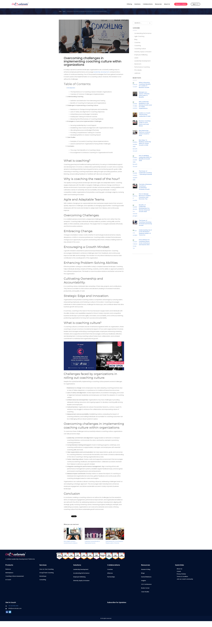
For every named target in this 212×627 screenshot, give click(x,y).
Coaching (137, 46)
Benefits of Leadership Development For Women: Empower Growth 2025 (144, 208)
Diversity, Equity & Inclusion (142, 52)
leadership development (102, 72)
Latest (136, 58)
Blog (135, 39)
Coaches (137, 42)
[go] (150, 23)
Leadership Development (142, 61)
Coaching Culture (140, 49)
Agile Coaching (139, 36)
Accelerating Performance (142, 33)
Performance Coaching (142, 67)
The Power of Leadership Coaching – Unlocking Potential (145, 172)
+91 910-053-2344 (13, 605)
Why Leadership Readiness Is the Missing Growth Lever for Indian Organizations (145, 105)
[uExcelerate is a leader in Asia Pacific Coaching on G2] (78, 556)
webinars (137, 73)
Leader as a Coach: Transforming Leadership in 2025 (144, 114)
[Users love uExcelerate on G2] (59, 556)
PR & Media (138, 70)
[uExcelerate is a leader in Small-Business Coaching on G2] (109, 556)
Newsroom (137, 64)
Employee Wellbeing (140, 55)
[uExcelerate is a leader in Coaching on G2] (65, 556)
